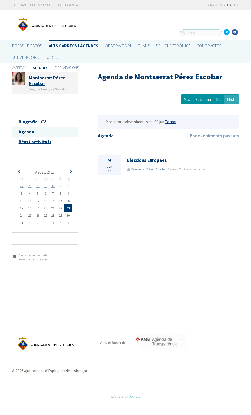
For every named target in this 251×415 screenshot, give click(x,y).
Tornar (170, 121)
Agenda (26, 132)
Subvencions (25, 57)
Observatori (118, 46)
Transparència (67, 5)
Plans (144, 46)
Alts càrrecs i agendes (73, 46)
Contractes (209, 46)
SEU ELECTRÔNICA (173, 46)
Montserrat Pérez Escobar (149, 169)
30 (45, 186)
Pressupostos (27, 46)
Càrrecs (19, 67)
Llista (232, 99)
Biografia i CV (32, 122)
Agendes (40, 67)
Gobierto (135, 396)
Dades (52, 57)
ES (236, 5)
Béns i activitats (35, 141)
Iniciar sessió (214, 5)
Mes (187, 99)
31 (53, 186)
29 (38, 186)
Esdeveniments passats (214, 136)
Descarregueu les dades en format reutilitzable (34, 257)
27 (21, 186)
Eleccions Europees (147, 160)
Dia (219, 99)
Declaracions (67, 67)
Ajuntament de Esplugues (32, 5)
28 (30, 186)
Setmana (203, 99)
